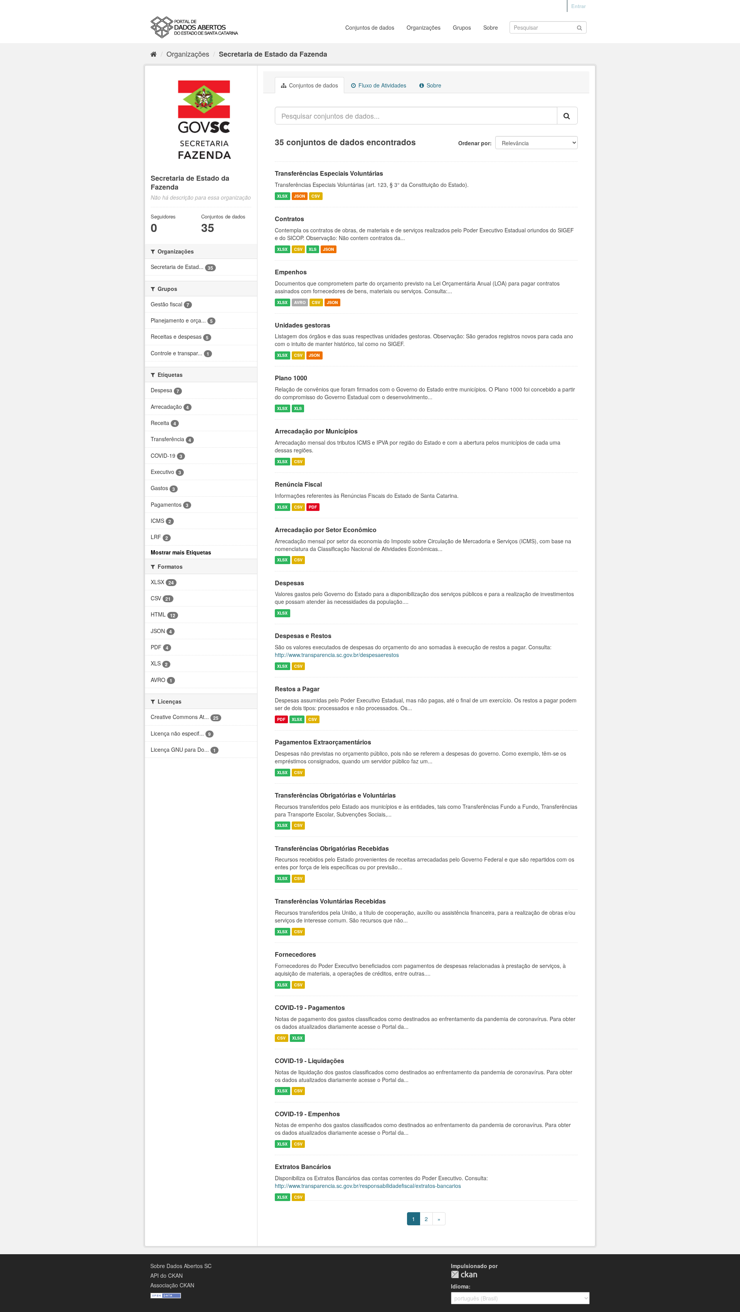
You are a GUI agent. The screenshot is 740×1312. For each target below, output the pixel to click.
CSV (315, 196)
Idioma (460, 1286)
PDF (313, 507)
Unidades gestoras (302, 325)
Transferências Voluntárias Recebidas (330, 901)
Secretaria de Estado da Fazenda (273, 54)
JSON (299, 196)
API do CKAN (166, 1275)
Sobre (490, 27)
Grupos (462, 27)
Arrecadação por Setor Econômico (326, 529)
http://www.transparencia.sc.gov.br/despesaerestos (337, 655)
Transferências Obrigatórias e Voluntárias (335, 795)
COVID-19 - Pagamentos (310, 1007)
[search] (567, 115)
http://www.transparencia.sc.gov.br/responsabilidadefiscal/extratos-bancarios (368, 1185)
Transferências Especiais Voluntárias (329, 173)
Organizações (424, 27)
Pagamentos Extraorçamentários (323, 741)
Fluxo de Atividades (381, 85)
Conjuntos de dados (369, 27)
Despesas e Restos (303, 635)
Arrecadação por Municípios (316, 431)
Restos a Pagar (297, 688)
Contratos (289, 218)
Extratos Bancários (303, 1166)
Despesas (289, 582)
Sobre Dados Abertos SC (181, 1266)
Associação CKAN (172, 1285)
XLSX (282, 196)
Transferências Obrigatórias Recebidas (332, 848)
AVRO (300, 302)
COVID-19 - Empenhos (307, 1113)
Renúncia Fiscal (298, 484)
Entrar (578, 6)
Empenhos (291, 271)
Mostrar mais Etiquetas (181, 552)
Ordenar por (474, 143)
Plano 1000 (291, 377)
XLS (312, 249)
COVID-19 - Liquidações (309, 1060)
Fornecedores (295, 954)
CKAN (464, 1274)
